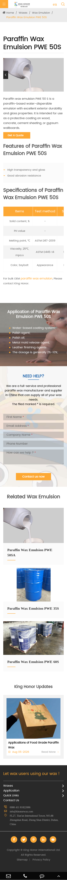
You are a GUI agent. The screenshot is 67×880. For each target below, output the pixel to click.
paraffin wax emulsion (36, 278)
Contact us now (33, 476)
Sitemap (22, 860)
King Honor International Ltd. (33, 852)
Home (10, 13)
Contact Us (11, 800)
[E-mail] (8, 876)
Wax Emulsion (41, 13)
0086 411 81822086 (20, 807)
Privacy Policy (41, 860)
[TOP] (58, 876)
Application (11, 790)
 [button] (61, 75)
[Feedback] (42, 876)
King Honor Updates (33, 686)
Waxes (23, 13)
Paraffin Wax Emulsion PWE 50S (26, 17)
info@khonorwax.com (21, 811)
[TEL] (25, 876)
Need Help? (33, 376)
